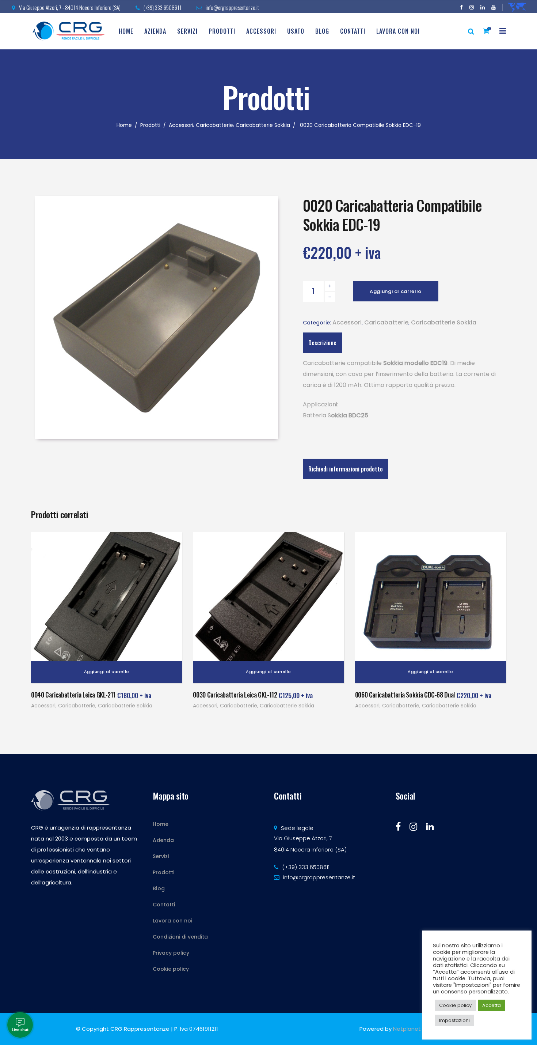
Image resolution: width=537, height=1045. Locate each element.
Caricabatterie (214, 125)
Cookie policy (171, 969)
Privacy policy (171, 952)
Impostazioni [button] (454, 1020)
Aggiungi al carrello (396, 291)
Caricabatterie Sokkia (263, 125)
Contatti (164, 904)
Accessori (181, 125)
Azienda (163, 840)
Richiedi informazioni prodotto (345, 469)
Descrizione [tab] (322, 342)
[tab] (345, 469)
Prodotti (150, 125)
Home (124, 125)
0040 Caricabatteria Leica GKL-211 (73, 694)
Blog (159, 888)
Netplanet (407, 1029)
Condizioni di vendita (180, 936)
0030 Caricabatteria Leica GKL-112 (235, 694)
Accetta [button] (491, 1005)
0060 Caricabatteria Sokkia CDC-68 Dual (405, 694)
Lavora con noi (172, 920)
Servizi (161, 856)
